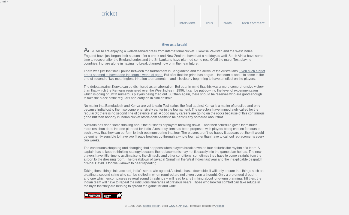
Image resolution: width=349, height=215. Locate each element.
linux (209, 23)
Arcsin (219, 205)
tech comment (253, 23)
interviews (187, 23)
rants (228, 23)
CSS (172, 205)
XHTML (183, 205)
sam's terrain (151, 205)
